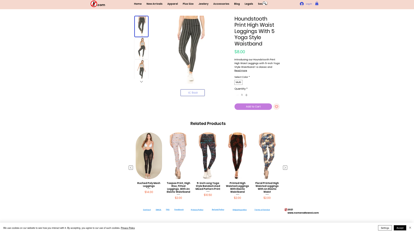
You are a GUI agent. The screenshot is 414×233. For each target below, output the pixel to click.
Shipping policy (240, 210)
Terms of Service (262, 210)
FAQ (167, 209)
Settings (385, 227)
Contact (147, 210)
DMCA (158, 210)
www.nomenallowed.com (303, 212)
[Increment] (246, 95)
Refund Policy (218, 209)
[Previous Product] (131, 168)
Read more (240, 70)
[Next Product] (285, 168)
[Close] (410, 227)
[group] (208, 167)
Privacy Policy (197, 210)
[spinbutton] (242, 95)
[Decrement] (237, 95)
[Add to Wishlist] (276, 106)
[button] (172, 4)
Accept (400, 227)
